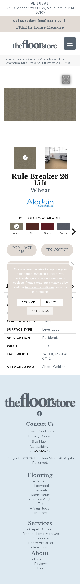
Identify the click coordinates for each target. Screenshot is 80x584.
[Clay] (32, 226)
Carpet (32, 59)
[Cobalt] (63, 226)
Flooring (20, 59)
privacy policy (58, 282)
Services (40, 523)
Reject (52, 302)
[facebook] (39, 414)
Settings (40, 311)
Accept (28, 302)
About (40, 553)
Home (8, 59)
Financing (57, 250)
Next (73, 155)
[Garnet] (48, 226)
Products (45, 59)
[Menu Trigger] (70, 43)
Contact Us (21, 249)
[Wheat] (16, 226)
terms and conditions (39, 287)
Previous (6, 155)
